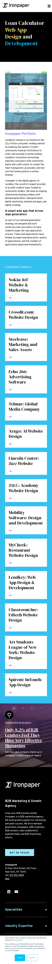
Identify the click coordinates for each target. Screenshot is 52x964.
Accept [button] (20, 958)
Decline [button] (32, 958)
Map (7, 878)
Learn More (18, 940)
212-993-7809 (17, 875)
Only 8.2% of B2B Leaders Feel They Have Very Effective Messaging (23, 737)
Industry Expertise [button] (19, 926)
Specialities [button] (13, 910)
